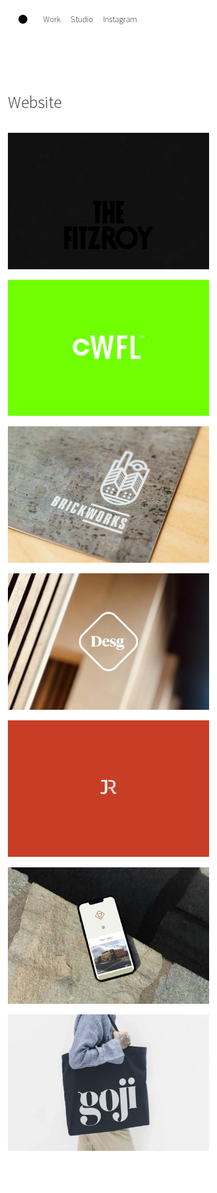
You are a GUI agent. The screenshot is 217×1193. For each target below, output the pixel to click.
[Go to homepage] (22, 19)
